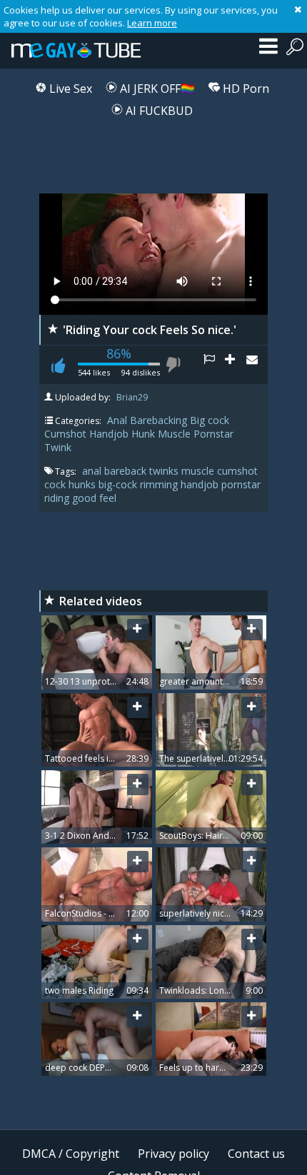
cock (56, 484)
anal (93, 471)
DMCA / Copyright (70, 1153)
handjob (201, 484)
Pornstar (213, 433)
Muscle (174, 433)
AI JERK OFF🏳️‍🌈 (156, 88)
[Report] (214, 365)
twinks (165, 471)
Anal (117, 420)
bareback (126, 471)
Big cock (209, 420)
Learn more (152, 22)
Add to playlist (235, 365)
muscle (199, 471)
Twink (57, 447)
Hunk (143, 433)
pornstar (241, 484)
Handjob (109, 433)
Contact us (256, 1153)
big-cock (119, 484)
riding (58, 498)
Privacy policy (173, 1153)
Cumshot (65, 433)
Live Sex (69, 88)
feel (107, 498)
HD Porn (244, 88)
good (85, 498)
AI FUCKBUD (158, 110)
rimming (160, 484)
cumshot (237, 471)
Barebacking (158, 420)
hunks (84, 484)
